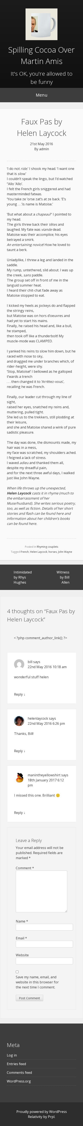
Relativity (35, 1116)
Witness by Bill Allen (63, 577)
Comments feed (19, 1072)
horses (53, 552)
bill (30, 661)
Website (22, 955)
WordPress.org (19, 1081)
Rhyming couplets (47, 547)
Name (22, 921)
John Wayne (65, 552)
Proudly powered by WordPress (41, 1111)
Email (21, 938)
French (25, 552)
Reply (18, 694)
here (60, 513)
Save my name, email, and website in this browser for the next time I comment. (37, 982)
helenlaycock (38, 718)
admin (44, 149)
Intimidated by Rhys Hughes (23, 577)
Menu (41, 95)
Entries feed (16, 1064)
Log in (12, 1055)
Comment (25, 868)
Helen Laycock (38, 552)
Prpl (51, 1116)
